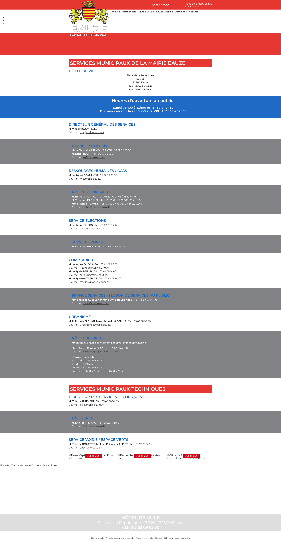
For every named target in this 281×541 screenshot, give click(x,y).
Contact (193, 11)
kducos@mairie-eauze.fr (94, 268)
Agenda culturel (104, 44)
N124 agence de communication (177, 538)
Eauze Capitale (164, 11)
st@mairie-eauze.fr (94, 426)
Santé (152, 44)
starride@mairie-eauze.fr (94, 282)
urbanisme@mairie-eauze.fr (96, 324)
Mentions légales (97, 538)
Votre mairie (129, 11)
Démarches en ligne (80, 44)
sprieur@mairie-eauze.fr (94, 275)
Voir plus (93, 455)
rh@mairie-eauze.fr (91, 178)
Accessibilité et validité (144, 538)
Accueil (116, 11)
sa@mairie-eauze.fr (94, 157)
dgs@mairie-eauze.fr (92, 132)
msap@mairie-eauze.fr (96, 303)
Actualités (181, 11)
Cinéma (176, 44)
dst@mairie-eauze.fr (92, 404)
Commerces (200, 44)
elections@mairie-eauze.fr (95, 228)
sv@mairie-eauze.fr (91, 447)
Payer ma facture (128, 44)
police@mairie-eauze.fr (96, 207)
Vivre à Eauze (146, 11)
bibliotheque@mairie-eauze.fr (100, 351)
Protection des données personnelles (120, 538)
